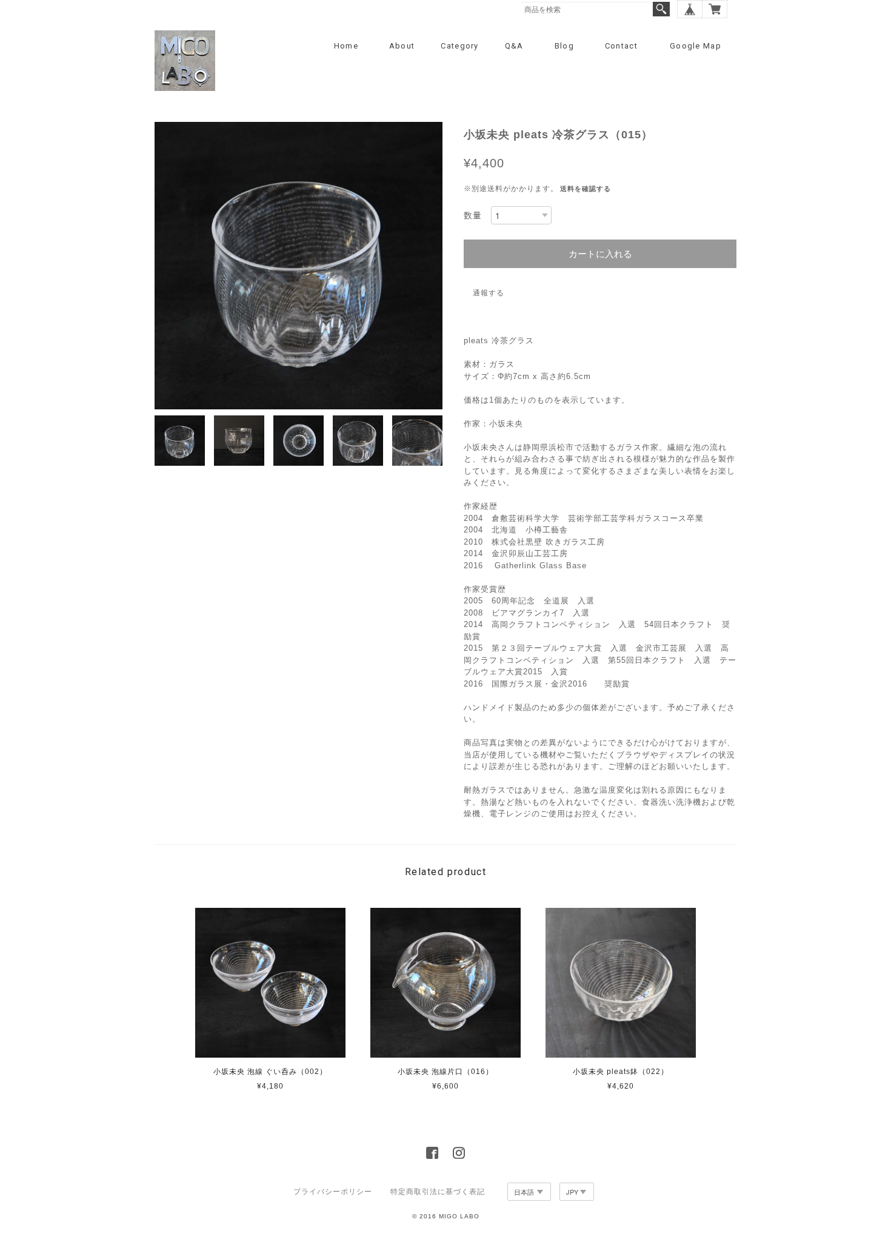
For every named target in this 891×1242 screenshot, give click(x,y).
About (402, 45)
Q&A (514, 45)
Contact (621, 45)
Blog (564, 45)
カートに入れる (600, 254)
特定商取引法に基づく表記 (437, 1191)
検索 (661, 9)
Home (346, 45)
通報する (488, 293)
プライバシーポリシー (332, 1191)
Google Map (695, 45)
